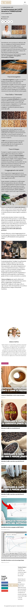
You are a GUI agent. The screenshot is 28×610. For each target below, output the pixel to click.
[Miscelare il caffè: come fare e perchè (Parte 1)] (14, 479)
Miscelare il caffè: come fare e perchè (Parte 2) (12, 461)
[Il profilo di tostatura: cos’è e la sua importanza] (14, 545)
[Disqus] (14, 309)
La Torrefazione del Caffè (7, 7)
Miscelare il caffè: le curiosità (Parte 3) (10, 428)
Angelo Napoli (9, 13)
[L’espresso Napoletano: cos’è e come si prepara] (14, 380)
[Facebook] (2, 21)
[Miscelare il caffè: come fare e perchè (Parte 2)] (14, 446)
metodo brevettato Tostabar (9, 261)
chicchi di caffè (12, 46)
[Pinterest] (8, 21)
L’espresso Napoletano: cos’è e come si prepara (13, 395)
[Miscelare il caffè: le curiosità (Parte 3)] (14, 413)
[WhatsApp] (11, 21)
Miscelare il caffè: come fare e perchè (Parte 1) (12, 494)
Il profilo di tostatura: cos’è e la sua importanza (12, 560)
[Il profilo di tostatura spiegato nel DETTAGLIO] (14, 512)
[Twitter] (5, 21)
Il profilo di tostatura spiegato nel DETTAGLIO (12, 527)
